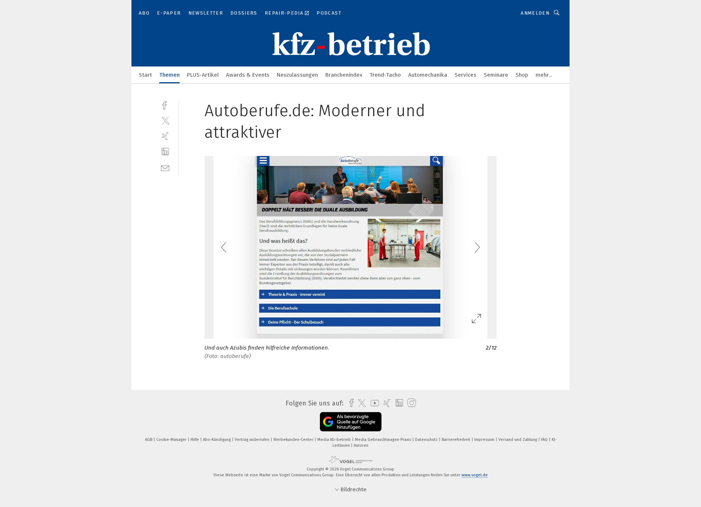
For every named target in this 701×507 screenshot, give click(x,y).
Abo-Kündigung (217, 439)
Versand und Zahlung (518, 439)
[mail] (165, 167)
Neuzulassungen (297, 75)
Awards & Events (247, 75)
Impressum (484, 439)
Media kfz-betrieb (334, 439)
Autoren (361, 445)
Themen (169, 75)
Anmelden (535, 13)
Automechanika (427, 75)
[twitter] (165, 120)
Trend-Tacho (385, 75)
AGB (149, 439)
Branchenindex (343, 75)
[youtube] (373, 403)
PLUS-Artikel (203, 75)
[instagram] (410, 403)
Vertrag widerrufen (253, 439)
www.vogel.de (474, 475)
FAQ (545, 439)
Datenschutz (427, 439)
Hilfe (195, 439)
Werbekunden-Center (293, 439)
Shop (522, 75)
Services (465, 75)
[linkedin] (165, 151)
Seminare (496, 75)
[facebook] (165, 104)
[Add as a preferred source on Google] (351, 421)
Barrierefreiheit (456, 439)
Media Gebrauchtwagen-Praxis (383, 439)
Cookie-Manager (172, 439)
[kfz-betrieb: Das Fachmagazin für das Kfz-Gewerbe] (145, 74)
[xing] (165, 136)
